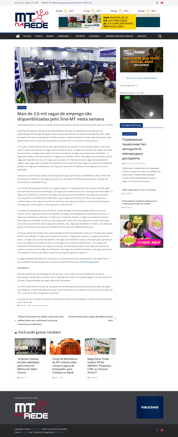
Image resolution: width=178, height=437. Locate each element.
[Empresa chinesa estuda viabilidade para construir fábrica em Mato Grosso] (30, 340)
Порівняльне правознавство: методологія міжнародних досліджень (134, 148)
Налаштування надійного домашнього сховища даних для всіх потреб (139, 202)
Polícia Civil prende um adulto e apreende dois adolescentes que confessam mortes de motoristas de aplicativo (41, 320)
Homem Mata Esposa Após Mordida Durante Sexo (90, 318)
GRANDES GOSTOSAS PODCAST (119, 36)
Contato (141, 36)
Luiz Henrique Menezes (39, 305)
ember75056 (140, 163)
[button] (70, 36)
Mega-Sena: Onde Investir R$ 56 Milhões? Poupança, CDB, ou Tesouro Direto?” (99, 365)
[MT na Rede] (18, 36)
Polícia (38, 36)
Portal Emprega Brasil (89, 262)
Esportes (80, 36)
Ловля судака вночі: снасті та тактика (139, 190)
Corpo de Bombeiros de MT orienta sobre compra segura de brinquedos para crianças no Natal (64, 365)
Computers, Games (129, 134)
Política (27, 36)
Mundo (50, 36)
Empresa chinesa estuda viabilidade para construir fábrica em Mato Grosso (28, 365)
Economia (94, 36)
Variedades (63, 36)
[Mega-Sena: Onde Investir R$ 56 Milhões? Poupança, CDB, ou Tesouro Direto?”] (100, 340)
